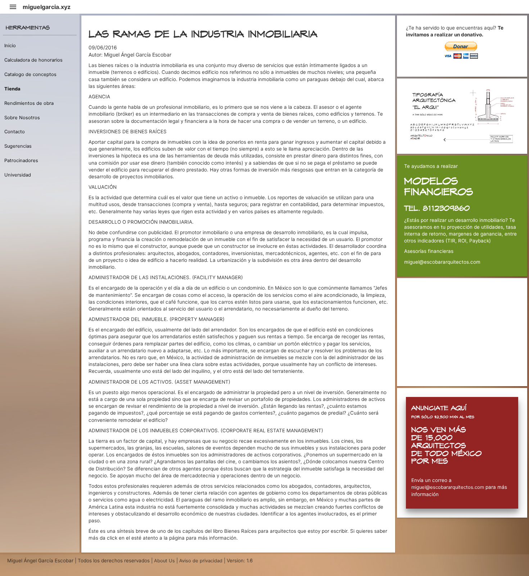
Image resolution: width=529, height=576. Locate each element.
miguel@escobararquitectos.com (447, 487)
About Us (165, 560)
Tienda (12, 88)
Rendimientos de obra (29, 103)
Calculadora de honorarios (33, 60)
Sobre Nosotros (22, 117)
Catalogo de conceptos (30, 74)
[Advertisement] (462, 332)
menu (13, 7)
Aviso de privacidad (200, 560)
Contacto (14, 131)
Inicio (10, 45)
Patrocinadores (21, 160)
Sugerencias (18, 146)
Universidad (17, 175)
